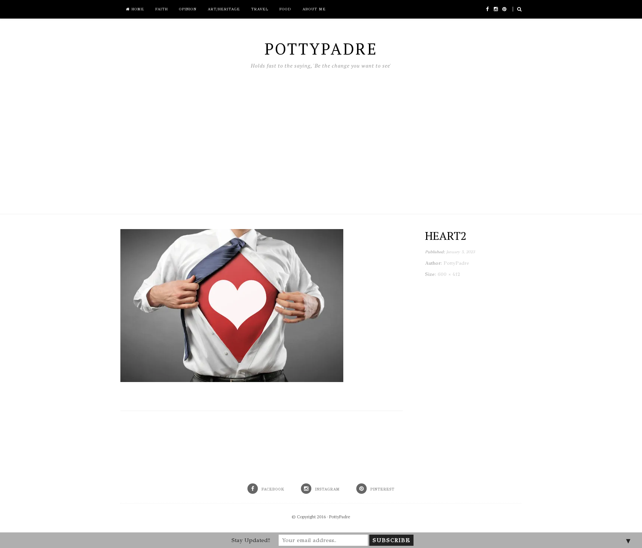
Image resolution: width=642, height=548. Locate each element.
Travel (259, 9)
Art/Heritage (224, 9)
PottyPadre (339, 516)
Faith (161, 9)
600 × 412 (449, 274)
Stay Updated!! (250, 540)
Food (285, 9)
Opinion (188, 9)
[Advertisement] (321, 140)
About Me (314, 9)
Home (137, 9)
